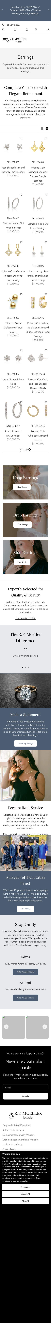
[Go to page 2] (30, 449)
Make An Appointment (25, 971)
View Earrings (22, 524)
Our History (25, 908)
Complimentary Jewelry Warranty (19, 1134)
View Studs (22, 562)
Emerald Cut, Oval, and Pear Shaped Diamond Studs (38, 384)
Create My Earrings (25, 743)
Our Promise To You (25, 617)
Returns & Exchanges (13, 1130)
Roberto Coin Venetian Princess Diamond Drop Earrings (13, 276)
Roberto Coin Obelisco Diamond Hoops (38, 436)
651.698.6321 (13, 24)
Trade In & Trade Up (12, 1144)
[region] (25, 655)
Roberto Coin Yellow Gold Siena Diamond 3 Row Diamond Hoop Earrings (38, 329)
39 (27, 449)
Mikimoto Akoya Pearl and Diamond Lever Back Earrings (38, 276)
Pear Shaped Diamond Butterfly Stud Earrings (13, 170)
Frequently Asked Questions (17, 1125)
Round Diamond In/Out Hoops (13, 434)
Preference (25, 1187)
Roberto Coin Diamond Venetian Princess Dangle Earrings (37, 174)
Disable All (25, 1194)
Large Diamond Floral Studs (13, 382)
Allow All (25, 1201)
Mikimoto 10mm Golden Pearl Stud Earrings (13, 327)
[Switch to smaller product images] (47, 128)
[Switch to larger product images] (42, 128)
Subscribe (25, 1096)
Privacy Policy (9, 1149)
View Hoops (21, 487)
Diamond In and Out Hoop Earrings (13, 225)
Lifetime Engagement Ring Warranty (20, 1139)
